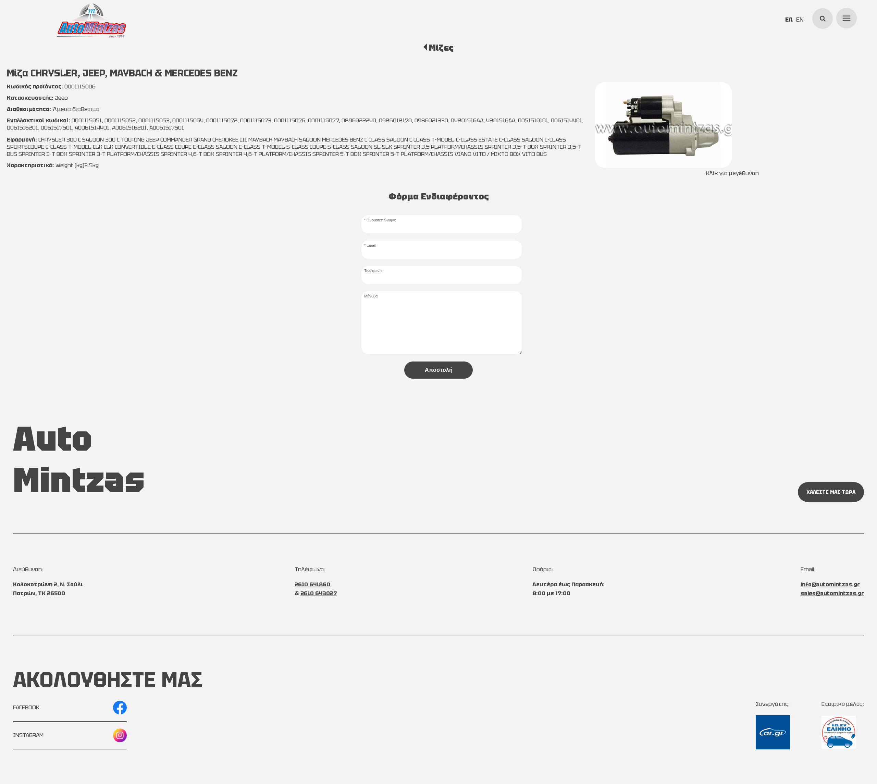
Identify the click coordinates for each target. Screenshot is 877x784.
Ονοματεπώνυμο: (381, 220)
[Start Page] (91, 20)
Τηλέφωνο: (373, 271)
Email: (371, 245)
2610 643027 (318, 593)
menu (845, 17)
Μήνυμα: (371, 296)
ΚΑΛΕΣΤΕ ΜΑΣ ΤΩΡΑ (830, 492)
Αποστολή (439, 370)
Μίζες (441, 47)
